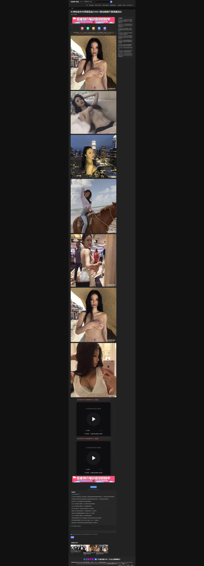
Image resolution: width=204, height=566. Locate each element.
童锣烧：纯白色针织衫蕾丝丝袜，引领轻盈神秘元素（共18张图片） (84, 510)
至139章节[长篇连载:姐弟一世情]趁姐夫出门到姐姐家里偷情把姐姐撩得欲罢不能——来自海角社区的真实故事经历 (93, 496)
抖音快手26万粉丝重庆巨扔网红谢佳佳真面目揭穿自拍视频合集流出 (125, 37)
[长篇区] (87, 28)
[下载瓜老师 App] (91, 1)
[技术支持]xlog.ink (130, 5)
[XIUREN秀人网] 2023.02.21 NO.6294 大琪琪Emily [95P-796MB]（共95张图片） (76, 551)
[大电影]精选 (119, 5)
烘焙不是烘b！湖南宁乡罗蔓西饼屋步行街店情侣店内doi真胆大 (125, 29)
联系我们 (124, 5)
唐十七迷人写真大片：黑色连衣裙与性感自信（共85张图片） (83, 508)
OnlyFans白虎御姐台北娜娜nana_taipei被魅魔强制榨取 (82, 506)
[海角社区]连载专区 (105, 5)
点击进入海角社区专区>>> (76, 494)
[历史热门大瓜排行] (98, 5)
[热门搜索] (104, 28)
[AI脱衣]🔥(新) (91, 5)
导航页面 (132, 565)
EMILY (72, 14)
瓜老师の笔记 (75, 1)
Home (72, 8)
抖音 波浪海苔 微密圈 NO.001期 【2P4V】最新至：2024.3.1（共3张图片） (85, 520)
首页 (87, 5)
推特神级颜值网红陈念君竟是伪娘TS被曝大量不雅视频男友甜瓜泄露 (125, 41)
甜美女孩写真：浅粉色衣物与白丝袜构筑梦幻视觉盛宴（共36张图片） (85, 522)
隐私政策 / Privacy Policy (122, 565)
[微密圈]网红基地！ (113, 5)
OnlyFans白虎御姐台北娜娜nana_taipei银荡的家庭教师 (82, 515)
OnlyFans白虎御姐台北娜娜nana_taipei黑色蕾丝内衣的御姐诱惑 (83, 503)
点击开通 (96, 399)
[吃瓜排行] (82, 28)
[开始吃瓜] (93, 28)
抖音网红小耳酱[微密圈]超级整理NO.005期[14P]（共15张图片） (84, 513)
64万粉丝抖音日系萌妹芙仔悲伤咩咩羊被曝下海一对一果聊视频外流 (125, 21)
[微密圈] (99, 28)
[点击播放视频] (93, 419)
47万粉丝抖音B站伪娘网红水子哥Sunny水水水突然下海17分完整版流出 (125, 25)
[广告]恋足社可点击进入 (76, 526)
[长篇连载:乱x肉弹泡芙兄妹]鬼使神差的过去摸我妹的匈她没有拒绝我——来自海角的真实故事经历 (90, 499)
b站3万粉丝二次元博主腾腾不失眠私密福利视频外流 (81, 501)
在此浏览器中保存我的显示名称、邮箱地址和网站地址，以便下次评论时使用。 (85, 534)
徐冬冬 (75, 14)
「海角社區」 (81, 32)
